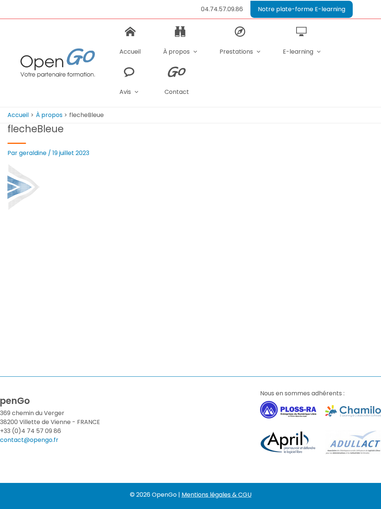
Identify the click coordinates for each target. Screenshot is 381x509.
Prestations (236, 51)
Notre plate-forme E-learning (301, 9)
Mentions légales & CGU (217, 494)
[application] (193, 52)
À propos (176, 51)
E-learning (298, 51)
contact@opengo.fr (29, 440)
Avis (125, 92)
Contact (176, 92)
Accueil (130, 51)
